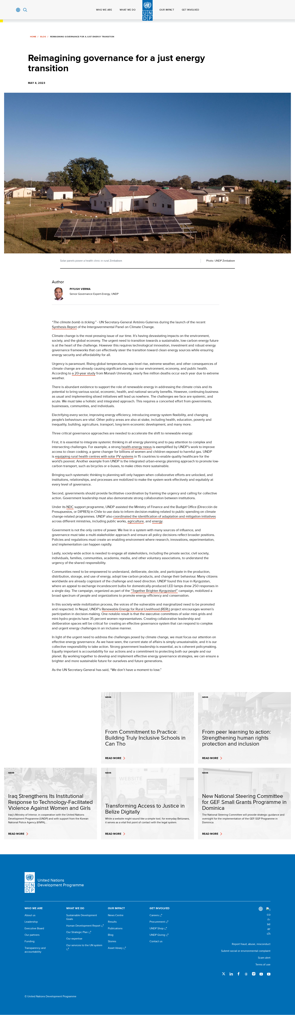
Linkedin (231, 973)
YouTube (261, 973)
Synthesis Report (64, 326)
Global (18, 10)
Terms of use (262, 964)
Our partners (32, 935)
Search (25, 10)
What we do (128, 9)
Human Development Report (83, 926)
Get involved (190, 9)
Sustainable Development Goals (81, 917)
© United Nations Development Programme (50, 996)
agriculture (136, 521)
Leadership (31, 922)
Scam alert (264, 958)
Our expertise (74, 939)
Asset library (115, 948)
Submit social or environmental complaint (245, 951)
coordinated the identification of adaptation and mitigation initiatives (164, 516)
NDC (70, 506)
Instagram (253, 973)
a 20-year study (83, 373)
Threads (246, 973)
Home (33, 36)
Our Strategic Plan (77, 932)
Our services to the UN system (84, 945)
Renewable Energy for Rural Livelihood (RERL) (136, 609)
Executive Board (34, 928)
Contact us (156, 941)
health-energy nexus (136, 446)
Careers (154, 915)
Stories (112, 941)
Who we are (104, 9)
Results (112, 922)
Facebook (238, 973)
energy (157, 521)
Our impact (166, 9)
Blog (43, 36)
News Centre (115, 915)
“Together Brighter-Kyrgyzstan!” (154, 590)
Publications (115, 928)
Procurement (158, 922)
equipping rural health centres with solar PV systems (94, 456)
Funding (29, 941)
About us (30, 915)
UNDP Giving (158, 935)
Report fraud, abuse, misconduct (251, 944)
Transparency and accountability (35, 950)
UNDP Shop (157, 928)
